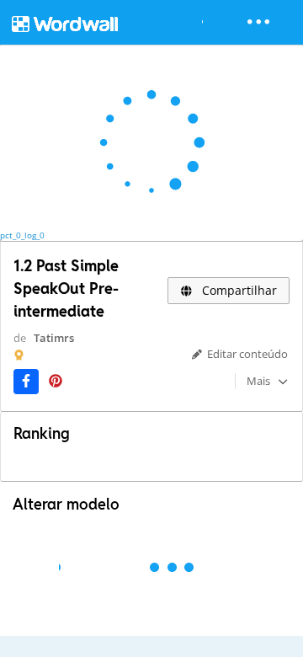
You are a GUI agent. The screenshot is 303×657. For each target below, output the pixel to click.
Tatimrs (54, 337)
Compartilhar (238, 290)
